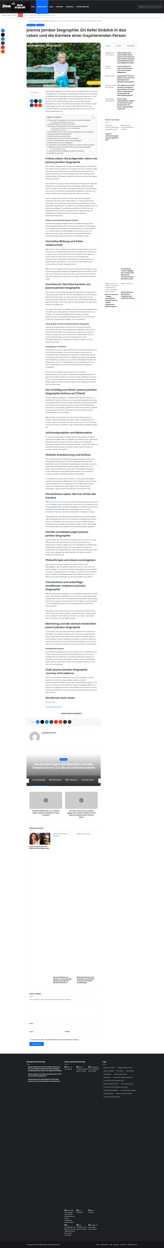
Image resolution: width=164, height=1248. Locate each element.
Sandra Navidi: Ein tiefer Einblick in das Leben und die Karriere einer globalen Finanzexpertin (125, 79)
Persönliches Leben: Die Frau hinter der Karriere (63, 138)
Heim (33, 7)
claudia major (107, 1077)
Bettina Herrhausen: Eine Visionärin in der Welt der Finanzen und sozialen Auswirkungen (85, 980)
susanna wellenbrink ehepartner (111, 1096)
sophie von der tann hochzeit (123, 1093)
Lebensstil (70, 7)
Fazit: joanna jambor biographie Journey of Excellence (66, 151)
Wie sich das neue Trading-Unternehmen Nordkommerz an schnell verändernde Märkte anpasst (111, 300)
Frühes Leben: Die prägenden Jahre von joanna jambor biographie (69, 120)
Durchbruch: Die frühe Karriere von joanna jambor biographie (68, 126)
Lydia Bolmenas (34, 92)
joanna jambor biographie (60, 502)
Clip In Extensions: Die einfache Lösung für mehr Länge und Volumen (127, 295)
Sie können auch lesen (56, 153)
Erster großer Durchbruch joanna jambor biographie (66, 128)
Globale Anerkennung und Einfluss (59, 136)
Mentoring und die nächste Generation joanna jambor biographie (69, 147)
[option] (63, 767)
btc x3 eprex (120, 1071)
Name (31, 1023)
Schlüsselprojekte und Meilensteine (59, 134)
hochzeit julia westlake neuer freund (122, 1077)
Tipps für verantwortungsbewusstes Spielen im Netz (112, 137)
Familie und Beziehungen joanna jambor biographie (65, 140)
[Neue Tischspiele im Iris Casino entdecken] (82, 1227)
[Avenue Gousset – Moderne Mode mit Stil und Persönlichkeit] (94, 1212)
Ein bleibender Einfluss (59, 149)
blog (51, 7)
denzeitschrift (50, 702)
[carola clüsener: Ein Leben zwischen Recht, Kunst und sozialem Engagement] (110, 69)
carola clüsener (130, 1071)
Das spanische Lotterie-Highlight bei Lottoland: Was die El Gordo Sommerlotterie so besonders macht (54, 15)
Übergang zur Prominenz (60, 130)
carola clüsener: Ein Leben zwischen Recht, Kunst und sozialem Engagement (125, 69)
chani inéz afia (107, 1074)
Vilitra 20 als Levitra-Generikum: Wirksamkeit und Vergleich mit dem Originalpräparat (63, 767)
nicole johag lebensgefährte (110, 1090)
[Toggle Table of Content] (92, 117)
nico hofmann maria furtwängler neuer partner (115, 1087)
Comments (130, 46)
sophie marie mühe (108, 1093)
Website (67, 1031)
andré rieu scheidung (109, 1067)
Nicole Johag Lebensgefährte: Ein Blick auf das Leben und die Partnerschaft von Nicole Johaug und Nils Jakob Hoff (125, 104)
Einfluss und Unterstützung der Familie (63, 122)
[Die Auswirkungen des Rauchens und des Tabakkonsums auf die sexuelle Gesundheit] (70, 1230)
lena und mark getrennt (127, 1084)
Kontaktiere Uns (82, 7)
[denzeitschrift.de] (15, 6)
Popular (108, 46)
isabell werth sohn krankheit (110, 1084)
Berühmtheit (42, 7)
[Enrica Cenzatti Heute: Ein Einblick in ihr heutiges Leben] (39, 839)
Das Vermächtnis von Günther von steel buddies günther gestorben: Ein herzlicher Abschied (62, 980)
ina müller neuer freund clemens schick (113, 1080)
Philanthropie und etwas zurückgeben (60, 143)
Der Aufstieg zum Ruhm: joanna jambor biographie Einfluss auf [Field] (70, 132)
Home (29, 21)
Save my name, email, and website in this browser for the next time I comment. (55, 1039)
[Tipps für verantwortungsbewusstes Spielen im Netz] (112, 128)
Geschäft (59, 7)
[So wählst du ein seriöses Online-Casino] (94, 1227)
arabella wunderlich (108, 1071)
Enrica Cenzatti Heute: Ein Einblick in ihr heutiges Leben (39, 847)
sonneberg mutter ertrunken (128, 1090)
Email (31, 1031)
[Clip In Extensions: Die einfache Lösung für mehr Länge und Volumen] (128, 286)
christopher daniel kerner (120, 1074)
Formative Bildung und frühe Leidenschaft (61, 124)
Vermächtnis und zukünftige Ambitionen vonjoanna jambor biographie (72, 145)
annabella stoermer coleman (124, 1067)
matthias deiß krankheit (53, 707)
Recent (119, 46)
